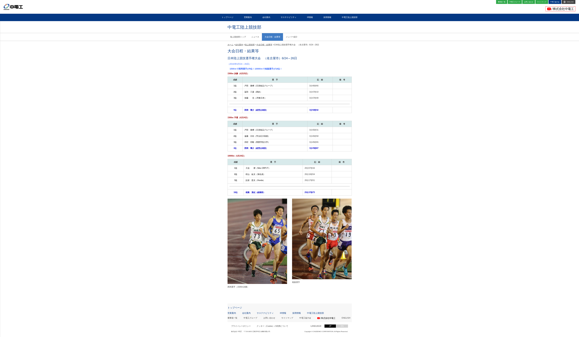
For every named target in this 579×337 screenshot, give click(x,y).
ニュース (255, 37)
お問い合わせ (269, 318)
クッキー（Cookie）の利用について (272, 326)
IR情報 (283, 313)
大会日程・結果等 (272, 37)
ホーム (230, 45)
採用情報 (296, 313)
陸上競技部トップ (238, 37)
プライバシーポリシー (241, 326)
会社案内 (239, 45)
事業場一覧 (232, 318)
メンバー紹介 (291, 37)
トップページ (235, 308)
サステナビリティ (265, 313)
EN (342, 326)
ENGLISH (346, 318)
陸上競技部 (250, 45)
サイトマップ (287, 318)
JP (330, 326)
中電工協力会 (305, 318)
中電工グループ (250, 318)
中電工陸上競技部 (315, 313)
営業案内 (232, 313)
